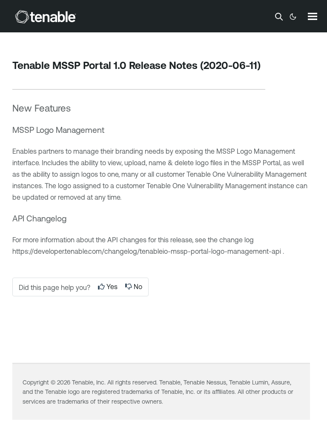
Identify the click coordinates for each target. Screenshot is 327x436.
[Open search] (278, 16)
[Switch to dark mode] (293, 16)
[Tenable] (45, 16)
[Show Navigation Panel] (312, 16)
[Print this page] (19, 79)
